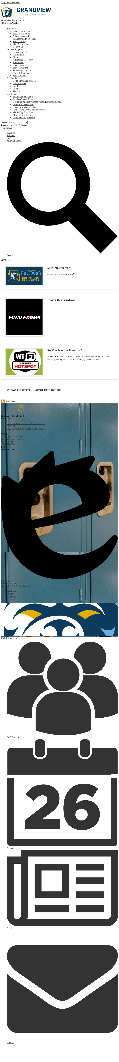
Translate (23, 125)
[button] (11, 28)
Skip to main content (10, 2)
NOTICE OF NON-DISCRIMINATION (26, 423)
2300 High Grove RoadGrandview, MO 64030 (12, 437)
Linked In (11, 596)
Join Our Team (14, 140)
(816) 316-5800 (8, 444)
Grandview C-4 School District (15, 586)
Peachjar (11, 133)
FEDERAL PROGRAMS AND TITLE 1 (26, 429)
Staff (9, 138)
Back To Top (13, 599)
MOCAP (11, 426)
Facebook (11, 591)
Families (11, 135)
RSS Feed (10, 401)
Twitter (10, 594)
